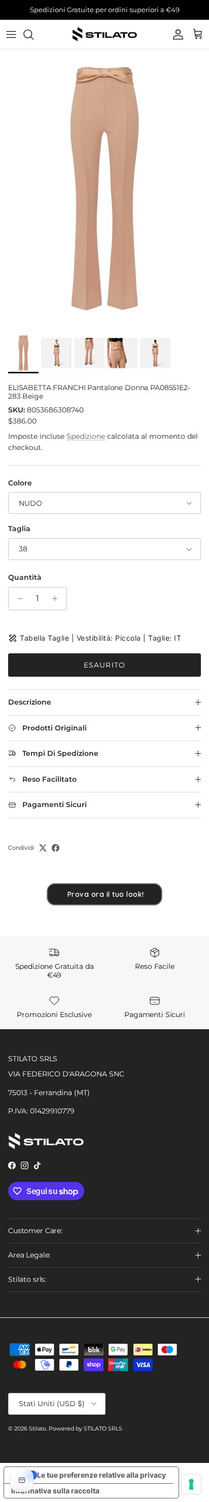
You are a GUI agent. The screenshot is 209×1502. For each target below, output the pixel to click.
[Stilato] (104, 34)
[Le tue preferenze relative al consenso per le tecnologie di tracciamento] (191, 1484)
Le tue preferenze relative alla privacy (101, 1475)
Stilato (37, 1428)
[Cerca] (33, 34)
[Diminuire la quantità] (17, 598)
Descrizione (29, 702)
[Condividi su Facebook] (55, 848)
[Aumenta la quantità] (57, 598)
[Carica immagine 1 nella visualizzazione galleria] (104, 188)
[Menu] (11, 34)
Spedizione (85, 436)
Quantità (25, 577)
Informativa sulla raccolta (55, 1490)
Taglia (19, 528)
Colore (20, 482)
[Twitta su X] (43, 848)
